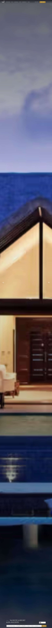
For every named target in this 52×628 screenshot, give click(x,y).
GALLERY (43, 622)
